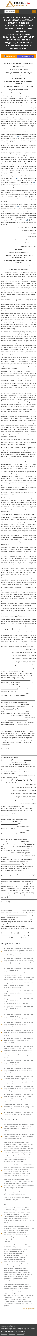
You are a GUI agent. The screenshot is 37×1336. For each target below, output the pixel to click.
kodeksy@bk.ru (22, 1331)
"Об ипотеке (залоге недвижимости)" (18, 1041)
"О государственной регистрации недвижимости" (18, 985)
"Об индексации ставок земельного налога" (18, 1113)
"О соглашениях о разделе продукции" (18, 1033)
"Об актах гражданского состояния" (18, 993)
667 (18, 206)
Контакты (4, 1334)
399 (17, 178)
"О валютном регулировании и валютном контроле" (18, 1009)
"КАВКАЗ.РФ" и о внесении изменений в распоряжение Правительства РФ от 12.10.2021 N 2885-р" (19, 1215)
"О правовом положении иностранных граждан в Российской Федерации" (18, 1017)
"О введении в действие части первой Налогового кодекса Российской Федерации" (18, 1098)
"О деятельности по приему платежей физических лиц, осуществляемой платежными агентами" (19, 962)
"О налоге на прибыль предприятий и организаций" (19, 1107)
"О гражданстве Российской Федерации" (19, 1071)
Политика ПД (21, 1334)
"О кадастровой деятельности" (18, 1025)
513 (18, 192)
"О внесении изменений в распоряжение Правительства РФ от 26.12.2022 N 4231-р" (19, 1201)
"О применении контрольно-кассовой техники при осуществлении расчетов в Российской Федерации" (19, 952)
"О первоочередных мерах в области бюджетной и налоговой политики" (19, 1089)
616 (18, 136)
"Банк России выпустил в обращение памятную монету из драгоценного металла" (19, 1136)
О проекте (12, 1334)
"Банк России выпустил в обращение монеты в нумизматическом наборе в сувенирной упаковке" (19, 1127)
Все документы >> (29, 1309)
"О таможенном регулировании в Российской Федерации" (18, 1001)
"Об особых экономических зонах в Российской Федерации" (19, 1063)
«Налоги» (32, 1328)
